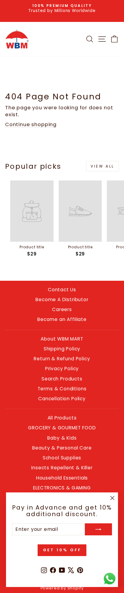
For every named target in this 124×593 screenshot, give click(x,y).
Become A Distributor (62, 299)
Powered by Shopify (62, 588)
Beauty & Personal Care (61, 448)
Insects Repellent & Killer (62, 467)
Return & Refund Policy (62, 358)
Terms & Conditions (62, 389)
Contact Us (62, 289)
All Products (62, 418)
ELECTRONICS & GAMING (62, 488)
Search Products (62, 379)
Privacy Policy (62, 368)
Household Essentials (62, 478)
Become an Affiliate (62, 319)
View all (102, 166)
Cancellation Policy (62, 398)
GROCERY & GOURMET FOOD (62, 428)
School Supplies (62, 458)
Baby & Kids (61, 438)
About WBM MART (62, 339)
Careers (62, 309)
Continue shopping (31, 124)
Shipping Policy (62, 349)
